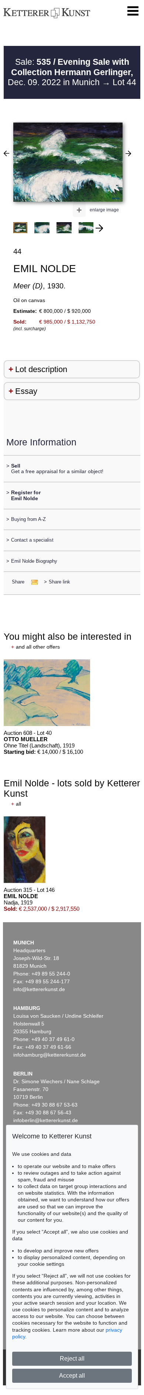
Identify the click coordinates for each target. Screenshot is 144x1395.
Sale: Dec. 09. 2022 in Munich (70, 72)
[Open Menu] (133, 11)
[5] (128, 153)
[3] (6, 153)
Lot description (41, 369)
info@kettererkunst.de (39, 989)
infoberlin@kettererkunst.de (45, 1120)
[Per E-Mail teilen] (32, 582)
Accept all (72, 1375)
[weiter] (99, 228)
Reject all (72, 1358)
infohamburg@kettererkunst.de (49, 1055)
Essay (26, 391)
